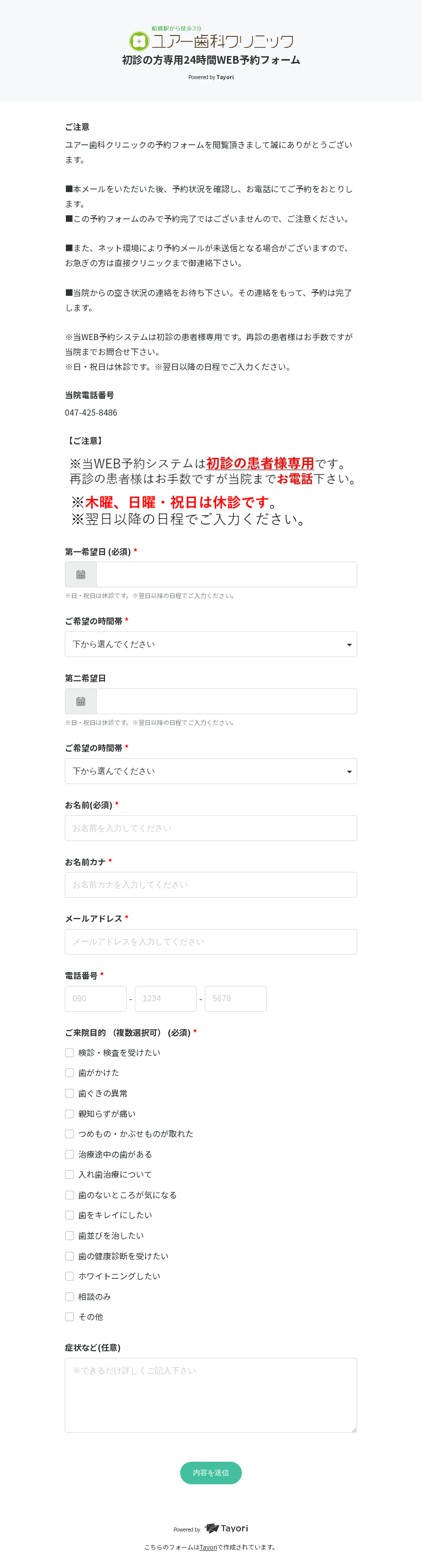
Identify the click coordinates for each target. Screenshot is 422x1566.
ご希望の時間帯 (97, 620)
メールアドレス (97, 918)
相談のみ (94, 1296)
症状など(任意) (93, 1347)
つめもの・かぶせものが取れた (136, 1133)
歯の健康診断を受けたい (123, 1256)
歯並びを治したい (111, 1235)
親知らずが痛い (107, 1113)
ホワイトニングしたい (119, 1276)
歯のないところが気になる (127, 1194)
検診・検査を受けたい (119, 1052)
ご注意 (77, 126)
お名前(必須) (92, 804)
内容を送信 (211, 1472)
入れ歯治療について (115, 1174)
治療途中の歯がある (115, 1154)
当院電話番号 (89, 394)
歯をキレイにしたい (115, 1214)
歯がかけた (98, 1072)
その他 (90, 1316)
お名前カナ (88, 861)
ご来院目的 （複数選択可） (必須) (131, 1032)
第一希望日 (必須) (101, 551)
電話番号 (84, 975)
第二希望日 (85, 678)
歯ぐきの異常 (103, 1093)
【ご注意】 (85, 440)
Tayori (208, 1546)
